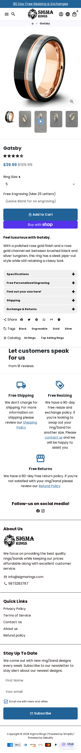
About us (10, 628)
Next (74, 70)
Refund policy (14, 635)
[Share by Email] (51, 320)
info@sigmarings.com (23, 576)
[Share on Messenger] (59, 320)
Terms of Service (17, 615)
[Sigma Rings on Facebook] (38, 511)
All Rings (30, 338)
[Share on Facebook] (22, 320)
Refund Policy (49, 486)
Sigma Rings (38, 734)
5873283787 (16, 583)
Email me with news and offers (28, 701)
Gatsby (45, 23)
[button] (13, 156)
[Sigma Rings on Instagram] (43, 511)
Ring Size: (11, 176)
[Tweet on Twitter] (29, 320)
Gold (56, 328)
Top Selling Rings (52, 338)
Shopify (68, 734)
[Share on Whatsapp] (44, 320)
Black (22, 328)
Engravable (39, 328)
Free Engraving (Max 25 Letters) (29, 193)
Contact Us (12, 622)
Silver (68, 328)
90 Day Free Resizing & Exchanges (40, 3)
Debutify (48, 737)
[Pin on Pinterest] (36, 320)
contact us (54, 437)
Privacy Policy (14, 608)
